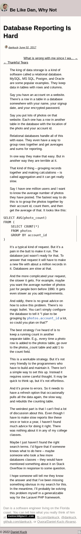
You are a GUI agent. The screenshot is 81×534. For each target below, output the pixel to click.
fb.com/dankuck (48, 517)
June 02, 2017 (27, 47)
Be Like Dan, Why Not (33, 9)
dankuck (13, 47)
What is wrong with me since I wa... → (51, 58)
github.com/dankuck (17, 521)
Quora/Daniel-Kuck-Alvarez (56, 521)
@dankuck (68, 517)
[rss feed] (79, 532)
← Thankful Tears (15, 62)
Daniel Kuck (19, 532)
